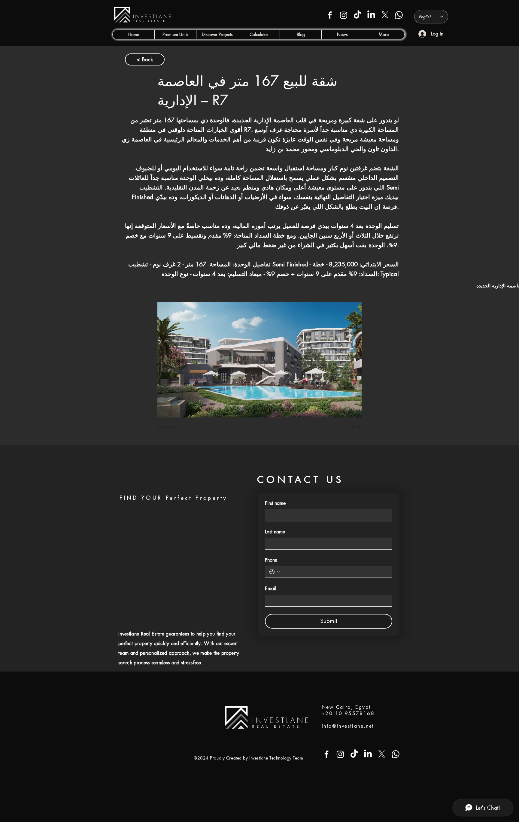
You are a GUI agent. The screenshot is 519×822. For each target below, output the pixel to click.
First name (275, 503)
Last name (275, 532)
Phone (271, 560)
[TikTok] (357, 15)
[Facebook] (330, 15)
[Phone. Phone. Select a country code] (275, 571)
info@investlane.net (348, 726)
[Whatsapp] (399, 15)
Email (270, 588)
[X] (385, 15)
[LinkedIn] (371, 15)
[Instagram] (343, 15)
